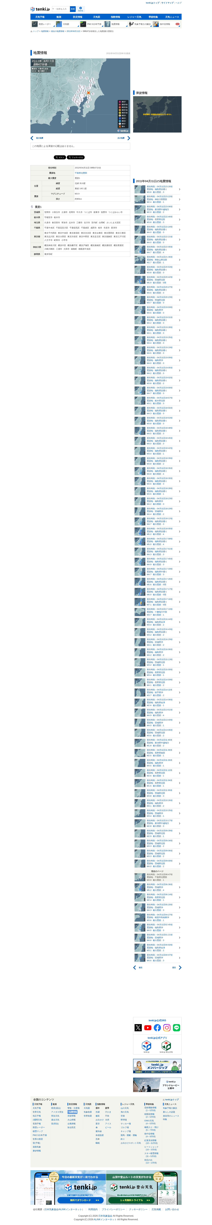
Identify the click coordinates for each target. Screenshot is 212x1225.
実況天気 (55, 1116)
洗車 (98, 1139)
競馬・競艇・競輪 (129, 1135)
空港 (123, 1116)
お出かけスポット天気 (131, 1143)
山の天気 (125, 1108)
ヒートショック (151, 1148)
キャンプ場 (126, 1131)
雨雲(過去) (56, 1108)
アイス (108, 1123)
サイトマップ (167, 3)
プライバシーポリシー (113, 1209)
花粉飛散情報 (150, 1108)
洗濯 (98, 1112)
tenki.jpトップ (152, 3)
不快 (107, 1116)
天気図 (96, 17)
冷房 (107, 1120)
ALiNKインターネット (70, 1209)
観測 (59, 17)
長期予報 (37, 1123)
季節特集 (153, 17)
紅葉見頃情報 (151, 1141)
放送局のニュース (171, 1116)
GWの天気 (150, 1121)
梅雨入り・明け (151, 1128)
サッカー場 (126, 1123)
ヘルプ (179, 3)
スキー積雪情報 (151, 1154)
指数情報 (115, 17)
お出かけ (100, 1120)
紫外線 (99, 1131)
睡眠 (98, 1143)
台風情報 (71, 1123)
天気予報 (40, 17)
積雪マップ (38, 1131)
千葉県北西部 (81, 173)
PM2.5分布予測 (40, 1135)
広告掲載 (156, 1209)
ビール (108, 1127)
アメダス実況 (57, 1112)
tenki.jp (40, 9)
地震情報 (73, 1112)
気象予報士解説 (170, 1108)
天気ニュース (172, 17)
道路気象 (37, 1147)
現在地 (80, 11)
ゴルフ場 (125, 1127)
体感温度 (100, 1135)
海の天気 (125, 1112)
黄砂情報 (37, 1151)
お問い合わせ (172, 1209)
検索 (73, 9)
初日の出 (150, 1161)
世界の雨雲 (38, 1139)
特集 (165, 1119)
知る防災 (71, 1127)
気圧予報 (37, 1116)
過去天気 (55, 1120)
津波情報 (71, 1116)
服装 (98, 1116)
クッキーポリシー (138, 1209)
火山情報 (71, 1120)
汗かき (108, 1112)
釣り (123, 1139)
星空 (98, 1123)
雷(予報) (36, 1143)
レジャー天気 (134, 17)
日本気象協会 (51, 1209)
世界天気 (37, 1112)
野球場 (124, 1120)
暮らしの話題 (169, 1112)
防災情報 (77, 17)
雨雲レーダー (39, 1127)
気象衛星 (88, 1112)
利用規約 (93, 1209)
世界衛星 (88, 1116)
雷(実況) (55, 1123)
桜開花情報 (150, 1115)
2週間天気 (37, 1120)
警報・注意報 (73, 1108)
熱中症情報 (150, 1135)
